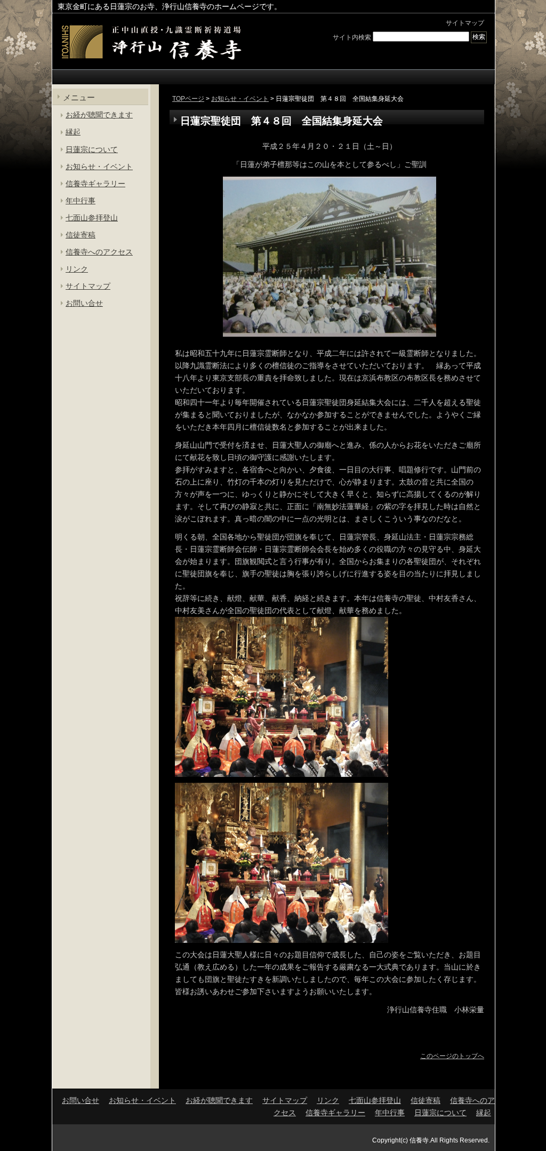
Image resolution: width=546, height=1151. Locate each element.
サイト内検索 (352, 37)
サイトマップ (465, 23)
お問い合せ (84, 303)
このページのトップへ (452, 1056)
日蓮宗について (92, 149)
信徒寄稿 (80, 235)
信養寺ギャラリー (95, 183)
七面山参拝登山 (92, 217)
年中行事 (80, 200)
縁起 (73, 132)
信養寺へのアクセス (99, 252)
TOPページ (188, 98)
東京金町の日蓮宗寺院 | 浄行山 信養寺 (151, 42)
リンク (77, 269)
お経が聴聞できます (99, 114)
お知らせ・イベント (240, 98)
